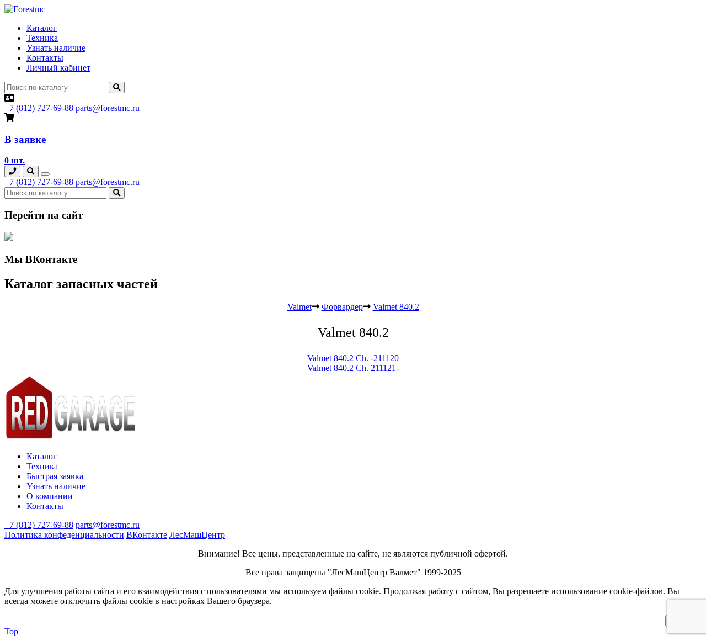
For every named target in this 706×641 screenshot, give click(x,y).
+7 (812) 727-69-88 (38, 108)
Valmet (299, 306)
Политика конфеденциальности (64, 534)
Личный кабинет (58, 67)
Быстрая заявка (54, 476)
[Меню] (45, 174)
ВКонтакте (146, 534)
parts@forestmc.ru (108, 108)
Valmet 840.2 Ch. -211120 (353, 358)
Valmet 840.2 (396, 306)
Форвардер (342, 306)
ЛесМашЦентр (197, 534)
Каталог (41, 28)
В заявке (25, 139)
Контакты (44, 57)
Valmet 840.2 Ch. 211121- (353, 368)
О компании (49, 496)
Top (11, 631)
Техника (42, 38)
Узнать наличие (55, 47)
